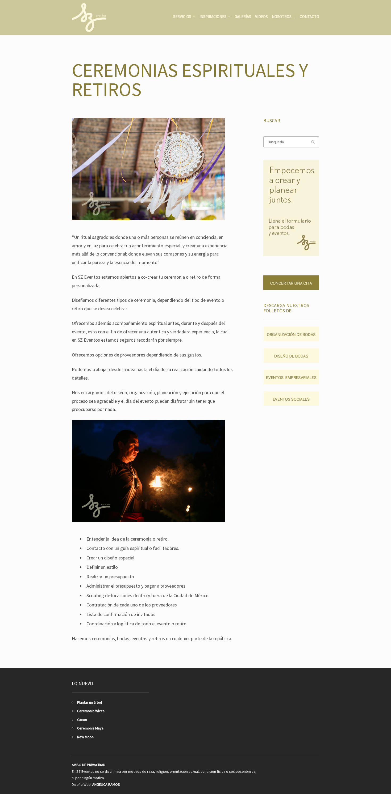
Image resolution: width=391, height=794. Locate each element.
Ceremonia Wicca (91, 710)
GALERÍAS (243, 16)
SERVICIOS (182, 16)
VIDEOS (261, 16)
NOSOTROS (282, 16)
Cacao (82, 719)
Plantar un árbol (89, 702)
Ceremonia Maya (90, 728)
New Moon (85, 736)
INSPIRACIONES (212, 16)
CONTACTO (309, 16)
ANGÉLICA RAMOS (106, 784)
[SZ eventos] (89, 17)
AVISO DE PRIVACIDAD (88, 764)
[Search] (312, 141)
